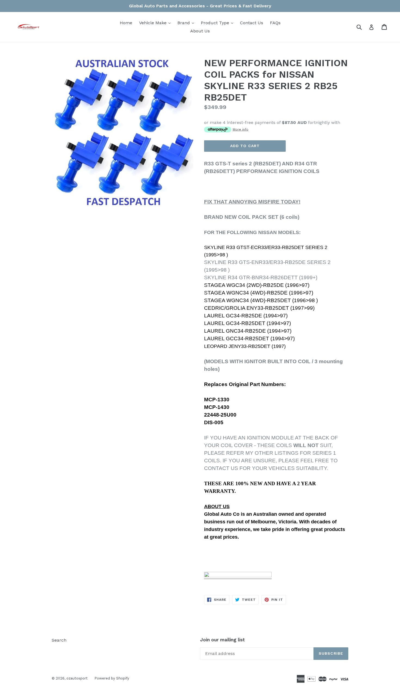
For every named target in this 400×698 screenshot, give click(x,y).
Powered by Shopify (111, 678)
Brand (187, 22)
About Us (200, 31)
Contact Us (251, 22)
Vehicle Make (156, 22)
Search (59, 640)
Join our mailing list (222, 639)
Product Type (218, 22)
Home (126, 22)
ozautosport (77, 678)
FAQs (275, 22)
